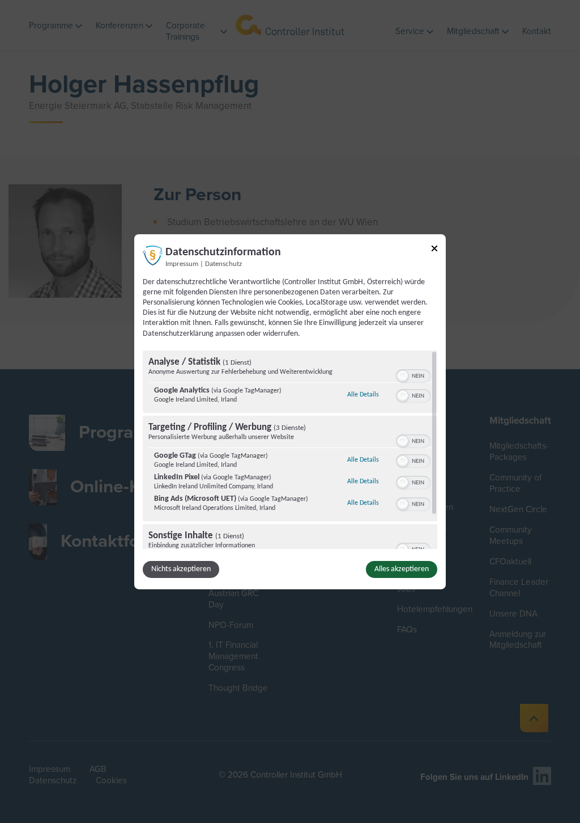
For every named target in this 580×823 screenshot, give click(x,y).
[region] (290, 450)
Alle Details (363, 394)
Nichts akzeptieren (181, 569)
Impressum (181, 263)
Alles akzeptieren (401, 569)
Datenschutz (223, 263)
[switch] (413, 375)
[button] (403, 376)
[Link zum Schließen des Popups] (434, 250)
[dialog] (290, 411)
